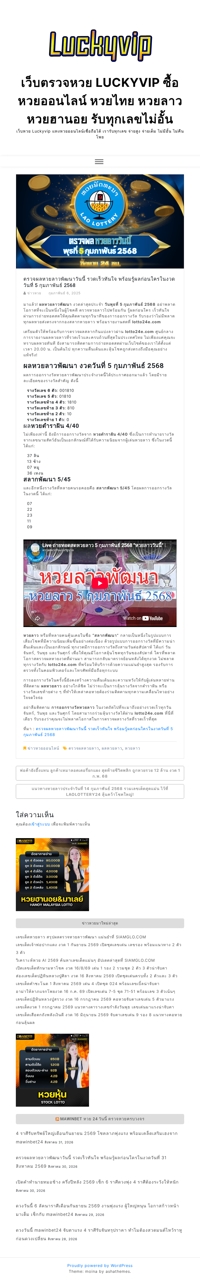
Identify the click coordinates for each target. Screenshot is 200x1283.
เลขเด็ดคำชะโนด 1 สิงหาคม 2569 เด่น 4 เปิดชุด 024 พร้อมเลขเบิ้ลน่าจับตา (88, 983)
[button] (99, 162)
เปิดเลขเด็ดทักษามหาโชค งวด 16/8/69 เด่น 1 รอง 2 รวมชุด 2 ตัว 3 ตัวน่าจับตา (91, 968)
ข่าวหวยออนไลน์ (43, 748)
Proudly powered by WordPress (100, 1265)
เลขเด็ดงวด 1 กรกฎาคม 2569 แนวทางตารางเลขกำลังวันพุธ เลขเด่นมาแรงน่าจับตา (95, 1007)
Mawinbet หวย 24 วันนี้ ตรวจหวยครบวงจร (102, 1119)
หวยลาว (132, 748)
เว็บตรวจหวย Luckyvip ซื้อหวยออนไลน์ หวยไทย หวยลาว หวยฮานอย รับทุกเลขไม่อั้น (100, 100)
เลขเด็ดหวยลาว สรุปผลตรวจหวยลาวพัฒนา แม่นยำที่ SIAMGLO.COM (81, 936)
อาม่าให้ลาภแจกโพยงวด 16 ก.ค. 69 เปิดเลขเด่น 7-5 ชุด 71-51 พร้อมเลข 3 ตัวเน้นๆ (95, 991)
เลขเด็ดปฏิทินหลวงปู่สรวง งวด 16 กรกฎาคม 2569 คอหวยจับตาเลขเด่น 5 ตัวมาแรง (95, 999)
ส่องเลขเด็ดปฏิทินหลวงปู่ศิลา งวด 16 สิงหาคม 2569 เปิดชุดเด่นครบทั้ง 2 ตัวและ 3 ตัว (97, 975)
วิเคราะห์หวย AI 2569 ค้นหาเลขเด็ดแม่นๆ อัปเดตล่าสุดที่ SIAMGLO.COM (85, 960)
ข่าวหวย (34, 293)
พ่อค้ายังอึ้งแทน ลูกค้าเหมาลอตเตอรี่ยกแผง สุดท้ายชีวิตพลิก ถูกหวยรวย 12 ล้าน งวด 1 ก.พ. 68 (100, 773)
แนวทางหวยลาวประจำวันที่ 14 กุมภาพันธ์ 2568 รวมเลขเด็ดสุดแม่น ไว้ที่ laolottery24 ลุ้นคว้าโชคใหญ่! (100, 791)
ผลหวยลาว (112, 748)
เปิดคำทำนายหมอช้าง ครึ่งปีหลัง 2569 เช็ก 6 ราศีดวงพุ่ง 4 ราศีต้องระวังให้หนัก (97, 1181)
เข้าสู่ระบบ (40, 824)
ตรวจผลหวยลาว (84, 748)
